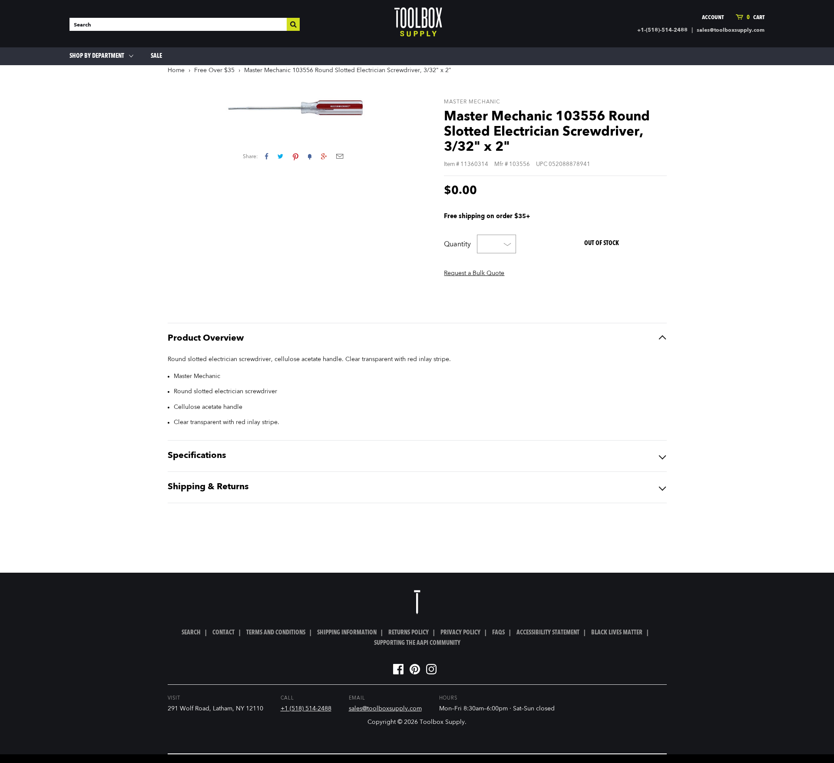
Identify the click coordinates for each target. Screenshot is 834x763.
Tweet (280, 156)
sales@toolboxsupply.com (730, 30)
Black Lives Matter (616, 633)
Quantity (457, 244)
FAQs (498, 633)
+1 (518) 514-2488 (306, 709)
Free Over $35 (214, 70)
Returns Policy (408, 633)
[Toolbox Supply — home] (418, 24)
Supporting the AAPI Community (417, 643)
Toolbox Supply (442, 722)
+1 (324, 156)
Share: (250, 156)
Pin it (295, 156)
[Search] (293, 24)
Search (191, 633)
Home (176, 70)
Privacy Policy (460, 633)
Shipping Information (347, 633)
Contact (223, 633)
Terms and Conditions (275, 633)
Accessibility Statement (547, 633)
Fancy (309, 156)
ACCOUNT (713, 17)
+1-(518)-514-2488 (662, 30)
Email (339, 156)
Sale (156, 56)
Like (266, 156)
